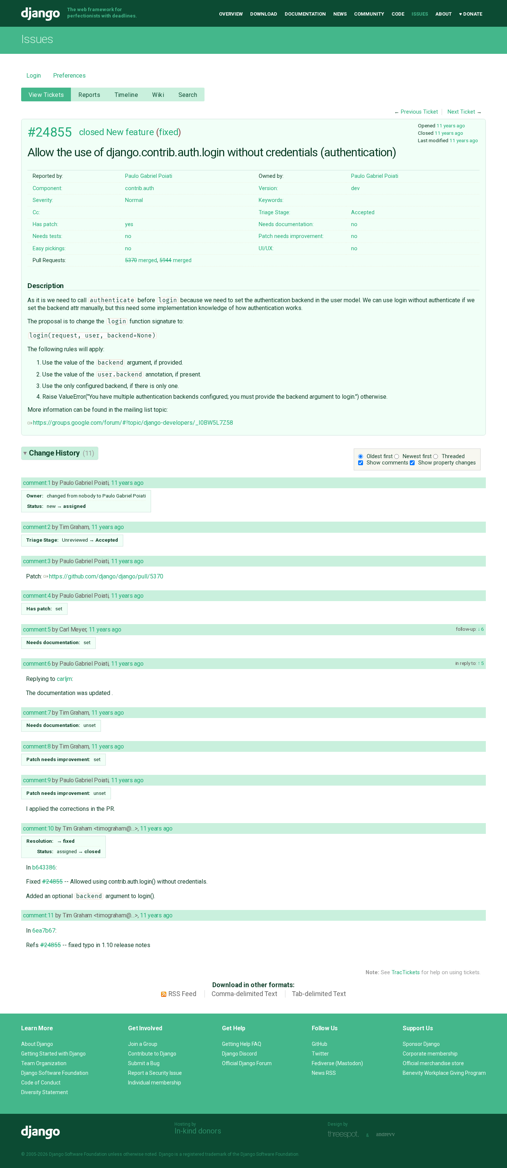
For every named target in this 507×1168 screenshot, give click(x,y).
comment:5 (36, 629)
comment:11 (38, 915)
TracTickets (406, 972)
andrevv (393, 1134)
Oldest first (380, 456)
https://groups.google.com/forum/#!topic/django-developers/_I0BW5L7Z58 (133, 422)
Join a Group (142, 1044)
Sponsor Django (421, 1044)
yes (129, 224)
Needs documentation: (286, 224)
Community (369, 14)
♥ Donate (470, 14)
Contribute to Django (152, 1054)
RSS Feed (182, 994)
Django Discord (239, 1054)
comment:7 (36, 712)
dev (355, 188)
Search (188, 94)
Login (33, 75)
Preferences (69, 75)
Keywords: (271, 200)
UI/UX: (266, 248)
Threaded (453, 456)
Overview (231, 14)
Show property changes (447, 463)
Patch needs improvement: (291, 236)
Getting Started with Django (53, 1054)
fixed (168, 132)
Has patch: (45, 224)
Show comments (387, 463)
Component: (47, 188)
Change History (61, 452)
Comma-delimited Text (244, 994)
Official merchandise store (433, 1063)
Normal (134, 200)
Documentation (305, 14)
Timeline (126, 94)
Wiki (158, 94)
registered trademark (204, 1154)
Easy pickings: (49, 248)
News (340, 14)
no (354, 224)
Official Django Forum (247, 1063)
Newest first (417, 456)
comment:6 (36, 663)
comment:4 (36, 595)
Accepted (362, 212)
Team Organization (43, 1063)
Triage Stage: (274, 212)
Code (398, 14)
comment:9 (36, 780)
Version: (268, 188)
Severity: (43, 200)
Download (263, 14)
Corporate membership (430, 1054)
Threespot (345, 1134)
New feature (130, 132)
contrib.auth (139, 188)
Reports (89, 94)
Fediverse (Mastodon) (337, 1063)
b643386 (44, 867)
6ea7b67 (43, 930)
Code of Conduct (40, 1083)
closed (91, 132)
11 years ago (450, 125)
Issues (420, 14)
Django (40, 14)
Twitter (320, 1054)
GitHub (319, 1044)
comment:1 (36, 482)
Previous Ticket (419, 112)
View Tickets (46, 94)
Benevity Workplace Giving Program (444, 1073)
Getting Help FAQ (241, 1044)
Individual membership (154, 1083)
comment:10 (38, 828)
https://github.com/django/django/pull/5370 (106, 576)
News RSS (324, 1073)
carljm (64, 678)
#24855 (49, 132)
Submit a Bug (144, 1063)
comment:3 (36, 561)
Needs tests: (47, 236)
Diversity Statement (44, 1092)
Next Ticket (461, 112)
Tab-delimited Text (319, 994)
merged (141, 260)
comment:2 (36, 527)
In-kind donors (197, 1130)
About (443, 14)
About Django (37, 1044)
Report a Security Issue (155, 1073)
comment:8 (36, 746)
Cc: (36, 212)
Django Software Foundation (54, 1073)
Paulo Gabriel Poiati (148, 176)
